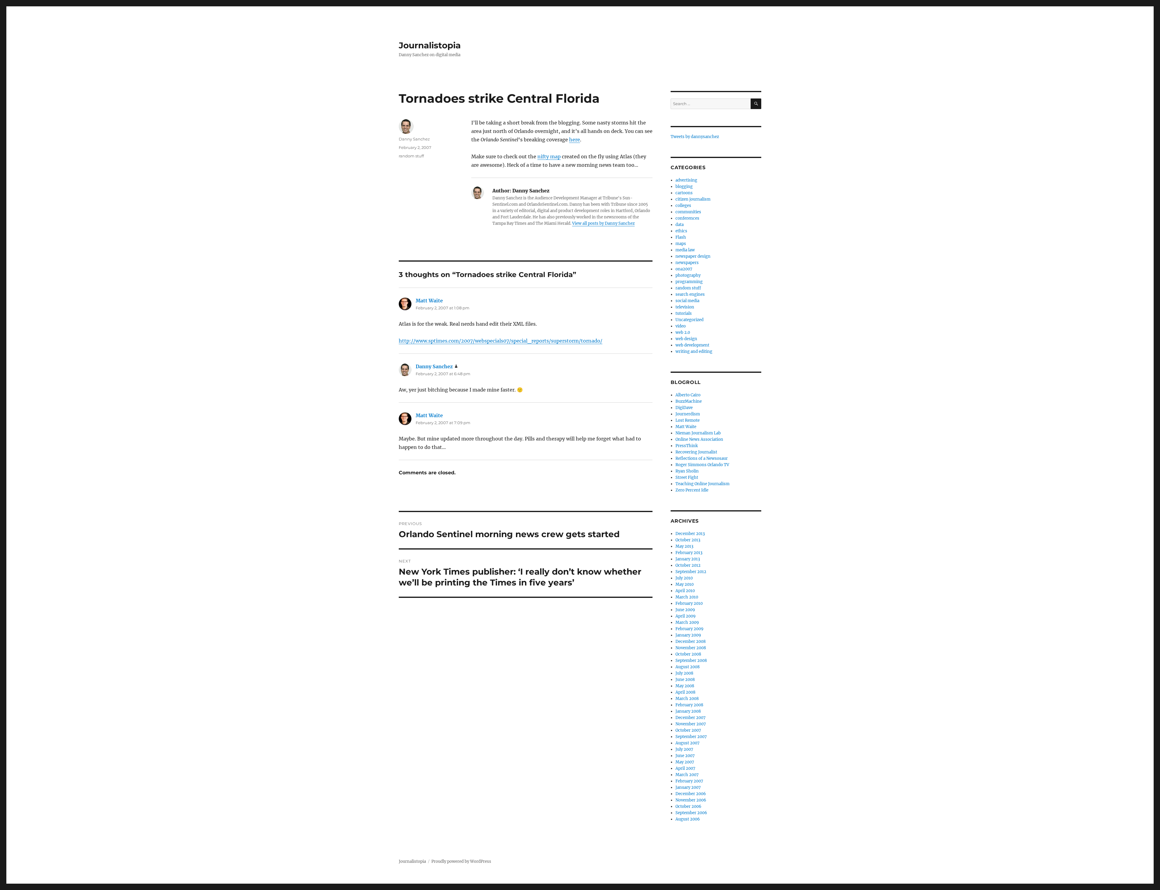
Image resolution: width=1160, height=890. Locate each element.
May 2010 (684, 584)
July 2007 (684, 749)
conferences (687, 218)
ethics (681, 231)
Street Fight (686, 477)
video (680, 326)
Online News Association (699, 439)
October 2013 (687, 540)
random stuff (411, 155)
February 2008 (689, 705)
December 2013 (690, 533)
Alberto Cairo (688, 395)
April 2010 (685, 590)
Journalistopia (430, 45)
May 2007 (684, 762)
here (574, 140)
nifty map (549, 156)
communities (688, 211)
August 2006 (687, 819)
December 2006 (690, 793)
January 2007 (688, 787)
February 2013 (688, 552)
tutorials (683, 313)
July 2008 (684, 673)
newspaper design (692, 256)
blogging (684, 186)
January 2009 (688, 635)
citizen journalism (692, 199)
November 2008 (690, 647)
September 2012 (690, 571)
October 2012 (688, 565)
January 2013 (687, 559)
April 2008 (685, 692)
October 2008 (688, 654)
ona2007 (683, 269)
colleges (683, 205)
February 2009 (689, 628)
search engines (690, 294)
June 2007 (685, 755)
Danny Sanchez (414, 139)
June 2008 (685, 679)
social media (687, 300)
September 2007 (691, 736)
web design (686, 338)
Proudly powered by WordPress (461, 861)
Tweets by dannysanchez (695, 136)
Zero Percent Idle (691, 490)
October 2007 (688, 730)
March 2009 (687, 622)
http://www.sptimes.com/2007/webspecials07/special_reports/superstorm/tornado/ (500, 341)
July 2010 (684, 578)
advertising (686, 180)
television (684, 307)
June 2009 (685, 609)
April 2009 (685, 616)
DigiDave (684, 407)
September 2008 (691, 660)
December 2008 (690, 641)
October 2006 (688, 806)
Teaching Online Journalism (702, 483)
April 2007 (685, 768)
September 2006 (691, 812)
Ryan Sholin (687, 471)
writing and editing (693, 351)
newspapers (687, 262)
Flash (680, 237)
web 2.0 (682, 332)
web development (692, 345)
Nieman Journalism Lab (698, 433)
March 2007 (687, 774)
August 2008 (687, 666)
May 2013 (684, 546)
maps (680, 243)
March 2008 (687, 698)
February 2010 (689, 603)
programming (689, 281)
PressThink (686, 445)
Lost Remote (687, 420)
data (679, 224)
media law (685, 250)
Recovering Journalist (696, 452)
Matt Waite (429, 301)
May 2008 (684, 685)
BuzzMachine (688, 401)
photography (688, 275)
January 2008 (688, 711)
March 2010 (686, 597)
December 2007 (690, 717)
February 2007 (689, 781)
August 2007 (687, 743)
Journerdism (687, 414)
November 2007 (690, 724)
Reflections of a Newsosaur (701, 458)
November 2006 (690, 800)
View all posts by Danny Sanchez (603, 223)
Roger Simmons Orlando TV (702, 464)
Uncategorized (689, 319)
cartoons (684, 192)
